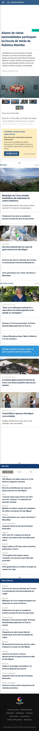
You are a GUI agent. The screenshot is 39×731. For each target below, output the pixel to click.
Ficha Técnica (13, 716)
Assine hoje (11, 154)
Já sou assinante (29, 154)
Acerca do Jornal (13, 710)
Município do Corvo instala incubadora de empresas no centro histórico (16, 198)
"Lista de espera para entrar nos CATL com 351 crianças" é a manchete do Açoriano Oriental (17, 499)
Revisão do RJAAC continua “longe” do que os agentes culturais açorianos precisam (17, 351)
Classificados (20, 713)
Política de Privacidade (14, 720)
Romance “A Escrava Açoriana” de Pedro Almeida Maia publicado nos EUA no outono (18, 325)
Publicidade (10, 713)
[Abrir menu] (3, 2)
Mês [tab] (31, 472)
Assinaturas (28, 720)
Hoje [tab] (8, 472)
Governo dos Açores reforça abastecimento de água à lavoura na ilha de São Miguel (18, 656)
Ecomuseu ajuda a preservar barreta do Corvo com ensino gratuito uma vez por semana (19, 382)
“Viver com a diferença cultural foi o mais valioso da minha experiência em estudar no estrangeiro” (18, 310)
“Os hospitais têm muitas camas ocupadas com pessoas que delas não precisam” (17, 558)
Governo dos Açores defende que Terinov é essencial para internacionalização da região (19, 262)
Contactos (29, 713)
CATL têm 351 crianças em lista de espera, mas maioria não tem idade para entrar (18, 537)
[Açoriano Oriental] (19, 705)
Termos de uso (25, 716)
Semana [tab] (19, 472)
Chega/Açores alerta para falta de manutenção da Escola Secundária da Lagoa (17, 634)
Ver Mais (36, 165)
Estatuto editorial (26, 710)
